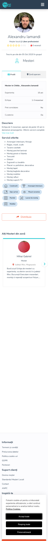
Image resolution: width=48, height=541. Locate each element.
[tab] (11, 74)
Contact (5, 484)
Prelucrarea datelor (10, 451)
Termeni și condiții (10, 447)
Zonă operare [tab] (34, 74)
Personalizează (24, 532)
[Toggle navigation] (42, 4)
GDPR (5, 460)
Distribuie (26, 217)
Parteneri (6, 465)
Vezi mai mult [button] (8, 133)
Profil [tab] (12, 74)
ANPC (5, 488)
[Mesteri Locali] (6, 4)
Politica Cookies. (13, 509)
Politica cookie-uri (10, 456)
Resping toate (24, 524)
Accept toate (24, 516)
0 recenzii (36, 45)
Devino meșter (8, 475)
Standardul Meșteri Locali (13, 479)
